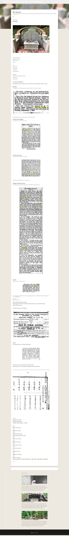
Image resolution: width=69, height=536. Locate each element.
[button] (13, 16)
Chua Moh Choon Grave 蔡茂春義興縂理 (30, 519)
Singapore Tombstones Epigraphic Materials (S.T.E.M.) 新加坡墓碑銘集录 (23, 2)
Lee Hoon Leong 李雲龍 (27, 484)
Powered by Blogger (35, 532)
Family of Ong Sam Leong (28, 501)
